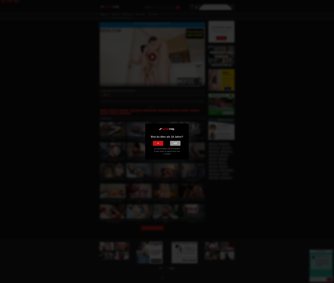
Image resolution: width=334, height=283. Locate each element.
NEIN (175, 143)
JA (158, 143)
